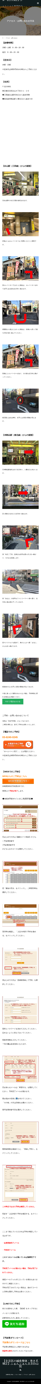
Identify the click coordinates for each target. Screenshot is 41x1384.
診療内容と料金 (9, 1374)
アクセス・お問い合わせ (29, 1374)
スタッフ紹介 (18, 1374)
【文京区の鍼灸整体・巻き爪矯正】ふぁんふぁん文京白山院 (12, 3)
